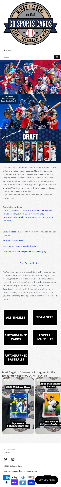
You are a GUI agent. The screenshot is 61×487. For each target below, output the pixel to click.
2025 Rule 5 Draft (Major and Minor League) (24, 251)
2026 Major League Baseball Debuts (21, 246)
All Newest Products (13, 240)
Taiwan (6, 213)
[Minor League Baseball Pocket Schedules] (45, 332)
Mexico (21, 217)
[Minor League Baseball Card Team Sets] (45, 311)
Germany (7, 217)
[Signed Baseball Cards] (16, 332)
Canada (25, 210)
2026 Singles (9, 231)
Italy (15, 217)
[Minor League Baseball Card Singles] (16, 311)
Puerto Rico (35, 210)
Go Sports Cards (16, 466)
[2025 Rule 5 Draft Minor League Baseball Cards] (30, 146)
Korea (50, 217)
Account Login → (11, 449)
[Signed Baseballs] (16, 352)
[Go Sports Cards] (30, 2)
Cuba (27, 213)
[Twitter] (6, 460)
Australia (16, 210)
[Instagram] (13, 460)
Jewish (20, 213)
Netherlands (37, 213)
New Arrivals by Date (30, 263)
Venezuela (47, 210)
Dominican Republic (36, 217)
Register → (8, 452)
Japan (13, 213)
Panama (7, 220)
